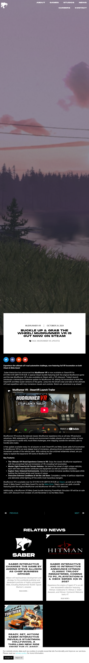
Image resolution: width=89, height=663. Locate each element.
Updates (56, 341)
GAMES (54, 3)
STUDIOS (68, 3)
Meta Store (48, 484)
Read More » (23, 591)
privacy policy (21, 653)
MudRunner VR (33, 326)
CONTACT (81, 8)
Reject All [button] (19, 658)
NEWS (83, 3)
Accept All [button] (8, 658)
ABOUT (40, 3)
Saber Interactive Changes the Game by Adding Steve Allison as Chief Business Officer (24, 569)
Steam (62, 482)
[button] (6, 359)
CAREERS (64, 8)
